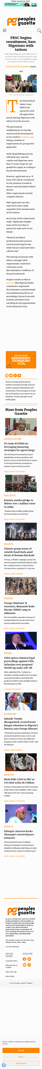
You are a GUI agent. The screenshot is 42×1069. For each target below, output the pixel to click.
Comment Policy (11, 961)
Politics (10, 495)
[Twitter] (11, 375)
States (8, 598)
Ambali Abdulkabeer (13, 574)
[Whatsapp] (15, 375)
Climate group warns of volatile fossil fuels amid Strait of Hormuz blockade (19, 552)
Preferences (21, 1063)
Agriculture (13, 439)
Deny (21, 1057)
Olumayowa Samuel (13, 689)
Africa (8, 826)
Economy (10, 714)
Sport (8, 653)
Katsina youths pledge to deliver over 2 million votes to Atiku (19, 503)
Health (9, 774)
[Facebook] (7, 375)
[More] (19, 375)
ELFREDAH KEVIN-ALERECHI (17, 67)
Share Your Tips (11, 972)
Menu (14, 31)
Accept (21, 1050)
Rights (8, 544)
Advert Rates (10, 976)
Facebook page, (27, 137)
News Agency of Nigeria (14, 472)
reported (10, 283)
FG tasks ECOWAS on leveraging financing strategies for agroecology (19, 447)
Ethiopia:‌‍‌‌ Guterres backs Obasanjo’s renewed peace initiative (19, 834)
